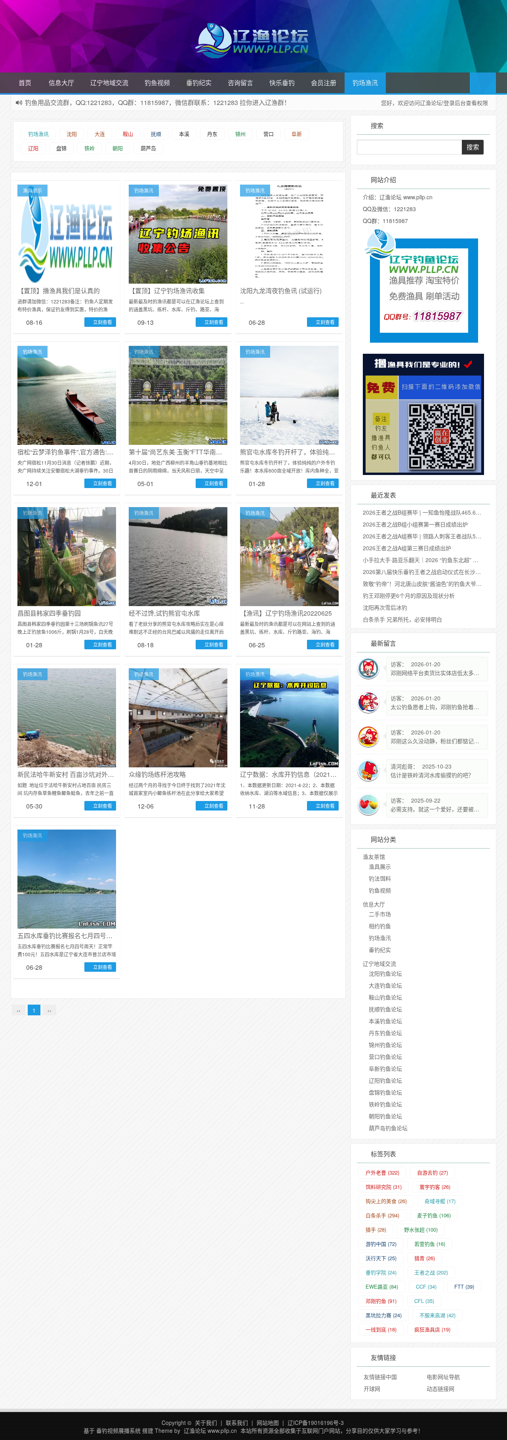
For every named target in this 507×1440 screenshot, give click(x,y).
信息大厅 (61, 82)
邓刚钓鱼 (381, 1301)
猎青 (424, 1258)
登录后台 (455, 103)
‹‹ (19, 1010)
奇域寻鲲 (440, 1201)
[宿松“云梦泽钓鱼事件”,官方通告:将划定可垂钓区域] (66, 395)
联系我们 (237, 1423)
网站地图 (268, 1423)
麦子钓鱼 (434, 1215)
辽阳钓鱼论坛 (385, 1080)
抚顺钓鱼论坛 (385, 1009)
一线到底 (381, 1329)
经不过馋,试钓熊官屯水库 (164, 613)
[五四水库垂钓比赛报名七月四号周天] (66, 878)
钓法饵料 (380, 878)
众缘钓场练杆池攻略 (157, 774)
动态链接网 (440, 1388)
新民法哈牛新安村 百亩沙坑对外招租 (68, 774)
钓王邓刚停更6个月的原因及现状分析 (409, 595)
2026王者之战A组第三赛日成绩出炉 (407, 548)
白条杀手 (382, 1215)
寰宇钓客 (434, 1186)
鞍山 (128, 133)
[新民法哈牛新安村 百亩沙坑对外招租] (66, 717)
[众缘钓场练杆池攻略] (178, 717)
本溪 (184, 133)
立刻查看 (102, 322)
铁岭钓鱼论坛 (385, 1104)
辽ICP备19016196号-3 (316, 1423)
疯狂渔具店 (432, 1329)
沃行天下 (381, 1258)
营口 (268, 133)
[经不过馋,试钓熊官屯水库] (178, 556)
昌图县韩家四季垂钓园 (49, 613)
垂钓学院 (381, 1272)
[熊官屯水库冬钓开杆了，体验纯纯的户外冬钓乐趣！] (289, 395)
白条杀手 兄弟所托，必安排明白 (402, 619)
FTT (464, 1286)
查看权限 (477, 103)
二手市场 (380, 914)
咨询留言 (240, 82)
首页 (25, 82)
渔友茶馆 (374, 856)
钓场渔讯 (38, 133)
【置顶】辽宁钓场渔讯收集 (167, 290)
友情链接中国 (380, 1377)
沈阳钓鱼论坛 (385, 973)
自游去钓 (432, 1172)
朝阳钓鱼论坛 (385, 1116)
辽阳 (33, 148)
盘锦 (61, 148)
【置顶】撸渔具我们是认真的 (58, 290)
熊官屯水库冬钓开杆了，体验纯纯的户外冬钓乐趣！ (313, 451)
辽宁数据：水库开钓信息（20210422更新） (302, 774)
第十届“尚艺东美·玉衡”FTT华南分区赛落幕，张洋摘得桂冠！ (213, 451)
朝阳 (117, 148)
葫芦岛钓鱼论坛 (388, 1128)
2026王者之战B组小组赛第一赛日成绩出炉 (415, 524)
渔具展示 (32, 190)
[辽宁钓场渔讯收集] (178, 233)
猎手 (376, 1229)
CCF (426, 1286)
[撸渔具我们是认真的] (66, 233)
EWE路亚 (382, 1286)
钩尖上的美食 (386, 1201)
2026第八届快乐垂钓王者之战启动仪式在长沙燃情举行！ (433, 572)
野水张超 (421, 1229)
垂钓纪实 (199, 82)
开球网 (372, 1388)
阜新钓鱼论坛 (385, 1068)
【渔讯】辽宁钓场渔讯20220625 (286, 613)
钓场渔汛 (365, 82)
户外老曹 (382, 1172)
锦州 (240, 133)
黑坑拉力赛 (384, 1315)
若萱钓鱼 (429, 1243)
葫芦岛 (148, 148)
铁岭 (89, 148)
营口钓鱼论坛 (385, 1056)
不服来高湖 (437, 1315)
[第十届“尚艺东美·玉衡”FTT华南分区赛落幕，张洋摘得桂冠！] (178, 395)
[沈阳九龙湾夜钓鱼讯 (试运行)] (289, 233)
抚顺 (156, 133)
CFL (424, 1301)
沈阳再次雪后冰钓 (385, 607)
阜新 (297, 133)
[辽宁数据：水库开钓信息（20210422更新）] (289, 717)
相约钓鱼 (380, 926)
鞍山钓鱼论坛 (385, 997)
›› (49, 1010)
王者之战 (431, 1272)
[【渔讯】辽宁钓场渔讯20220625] (289, 556)
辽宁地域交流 (109, 82)
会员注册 (323, 82)
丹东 (212, 133)
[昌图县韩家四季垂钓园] (66, 556)
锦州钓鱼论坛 (385, 1045)
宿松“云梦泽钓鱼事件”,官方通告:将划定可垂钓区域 (87, 451)
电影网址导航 (443, 1377)
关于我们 (206, 1423)
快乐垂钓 (282, 82)
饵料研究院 (384, 1186)
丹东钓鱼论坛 (385, 1033)
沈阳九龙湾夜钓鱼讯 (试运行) (281, 290)
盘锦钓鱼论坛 (385, 1092)
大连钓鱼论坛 (385, 985)
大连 (100, 133)
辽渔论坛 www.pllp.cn (210, 1430)
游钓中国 (381, 1243)
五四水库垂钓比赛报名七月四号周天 (68, 935)
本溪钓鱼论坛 (385, 1021)
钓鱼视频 (157, 82)
